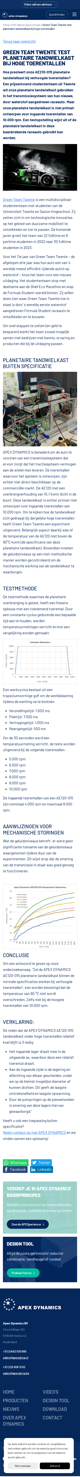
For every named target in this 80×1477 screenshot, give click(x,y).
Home (6, 25)
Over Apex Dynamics (14, 1421)
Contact (52, 1417)
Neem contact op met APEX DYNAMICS (34, 1132)
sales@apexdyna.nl (15, 1357)
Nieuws (11, 1409)
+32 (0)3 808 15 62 (14, 1367)
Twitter (44, 1162)
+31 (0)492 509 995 (14, 1351)
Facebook (18, 1169)
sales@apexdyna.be (16, 1373)
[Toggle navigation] (74, 14)
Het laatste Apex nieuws (26, 25)
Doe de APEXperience (26, 1224)
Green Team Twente (19, 199)
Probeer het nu (22, 1273)
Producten (15, 1400)
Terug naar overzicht (19, 41)
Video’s (50, 1392)
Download (55, 1409)
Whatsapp (18, 1162)
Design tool (56, 1400)
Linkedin (44, 1169)
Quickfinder (57, 14)
